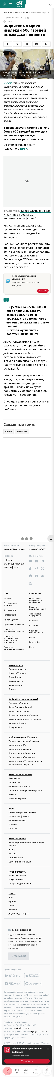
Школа (12, 849)
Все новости (16, 665)
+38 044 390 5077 (37, 549)
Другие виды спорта (18, 913)
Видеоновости (16, 681)
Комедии (13, 824)
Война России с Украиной (23, 699)
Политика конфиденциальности (14, 631)
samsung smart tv (33, 983)
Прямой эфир (15, 677)
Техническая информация (35, 615)
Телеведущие (10, 615)
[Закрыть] (48, 1048)
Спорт (12, 893)
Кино (11, 808)
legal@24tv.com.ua (38, 1031)
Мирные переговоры (19, 711)
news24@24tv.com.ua (14, 549)
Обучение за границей (20, 862)
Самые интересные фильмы (22, 812)
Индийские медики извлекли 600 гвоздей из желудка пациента (41, 13)
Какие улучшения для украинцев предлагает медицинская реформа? (27, 214)
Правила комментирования (37, 608)
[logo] (19, 4)
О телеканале (10, 610)
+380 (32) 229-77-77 (21, 1028)
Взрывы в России (17, 723)
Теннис (12, 905)
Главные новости (17, 669)
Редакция (8, 598)
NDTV (23, 148)
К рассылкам (19, 956)
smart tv (12, 983)
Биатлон (13, 909)
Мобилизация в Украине (23, 737)
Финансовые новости (19, 786)
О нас (6, 593)
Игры (31, 647)
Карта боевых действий (20, 707)
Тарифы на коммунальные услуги (25, 790)
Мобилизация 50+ (17, 745)
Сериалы (13, 828)
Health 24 (7, 13)
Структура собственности (36, 631)
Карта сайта (34, 642)
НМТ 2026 (13, 853)
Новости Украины (17, 673)
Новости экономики (20, 774)
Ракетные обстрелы (18, 703)
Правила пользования (14, 625)
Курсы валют (15, 782)
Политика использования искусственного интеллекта (11, 639)
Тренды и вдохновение (20, 883)
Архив (32, 637)
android (12, 975)
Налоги (12, 794)
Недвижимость (17, 871)
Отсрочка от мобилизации (22, 757)
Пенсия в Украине (17, 798)
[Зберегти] (46, 44)
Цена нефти (14, 778)
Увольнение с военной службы (24, 741)
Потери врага (15, 727)
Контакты (33, 621)
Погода (12, 689)
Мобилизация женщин (20, 749)
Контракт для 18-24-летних (22, 753)
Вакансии (33, 626)
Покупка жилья (16, 879)
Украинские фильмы (19, 816)
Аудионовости (15, 685)
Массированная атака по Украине (25, 719)
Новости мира (21, 13)
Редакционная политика (10, 604)
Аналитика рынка (17, 875)
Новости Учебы (17, 838)
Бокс (11, 897)
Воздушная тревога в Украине (23, 715)
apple (33, 975)
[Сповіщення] (50, 4)
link (30, 561)
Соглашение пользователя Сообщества (35, 600)
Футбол (12, 901)
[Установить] (27, 1055)
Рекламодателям (11, 620)
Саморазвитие (16, 858)
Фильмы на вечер (17, 820)
